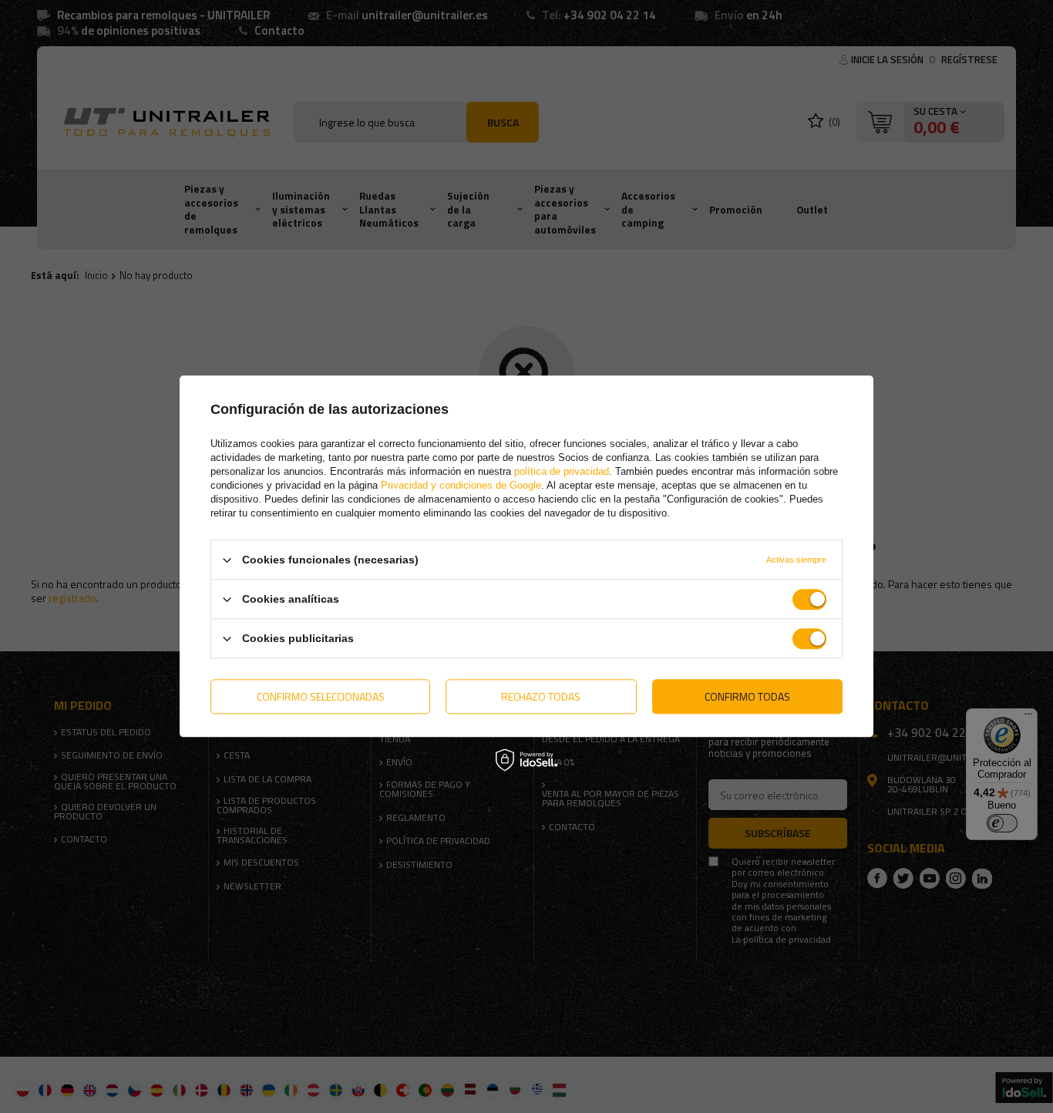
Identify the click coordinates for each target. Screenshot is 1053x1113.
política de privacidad (561, 471)
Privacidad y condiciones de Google (461, 485)
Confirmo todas (747, 696)
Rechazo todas (540, 696)
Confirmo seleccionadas (321, 696)
